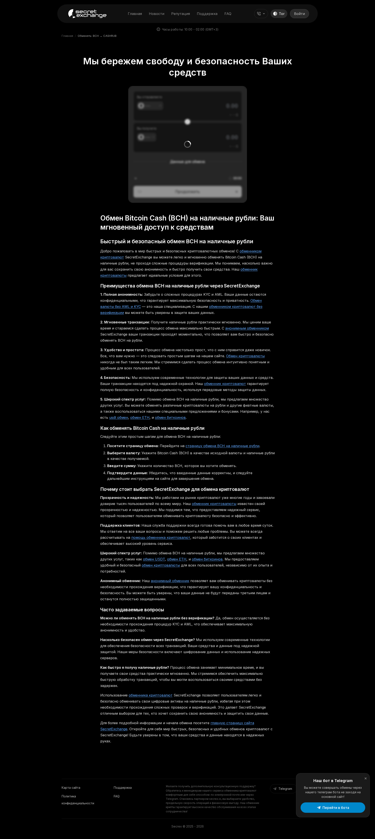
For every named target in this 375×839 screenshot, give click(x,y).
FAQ (227, 13)
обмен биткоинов (170, 417)
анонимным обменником (247, 328)
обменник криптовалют (225, 383)
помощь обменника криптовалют (160, 537)
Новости (156, 13)
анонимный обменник (170, 581)
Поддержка (207, 13)
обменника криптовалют (151, 695)
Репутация (180, 13)
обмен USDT (154, 559)
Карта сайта (71, 787)
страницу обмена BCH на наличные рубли (222, 446)
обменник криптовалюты (214, 503)
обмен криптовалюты (161, 565)
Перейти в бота (335, 807)
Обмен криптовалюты (245, 356)
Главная (135, 13)
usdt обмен (118, 417)
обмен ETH (140, 417)
